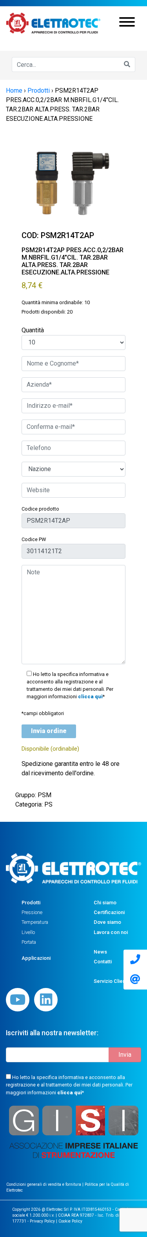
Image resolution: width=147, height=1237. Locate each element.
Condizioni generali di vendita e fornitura (44, 1184)
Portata (29, 942)
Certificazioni (109, 912)
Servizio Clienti (111, 981)
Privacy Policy (42, 1221)
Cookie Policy (70, 1221)
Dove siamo (107, 922)
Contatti (103, 962)
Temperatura (35, 922)
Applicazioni (36, 958)
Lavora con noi (111, 932)
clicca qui (90, 696)
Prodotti (31, 902)
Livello (28, 932)
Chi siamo (105, 902)
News (100, 952)
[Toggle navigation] (127, 23)
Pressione (32, 912)
